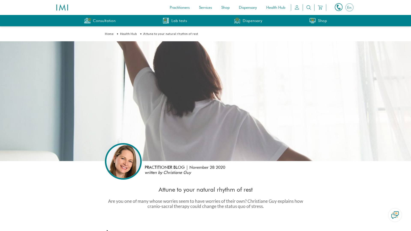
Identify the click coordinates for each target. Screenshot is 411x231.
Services (205, 7)
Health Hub (275, 7)
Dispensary (248, 7)
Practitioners (180, 7)
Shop (225, 7)
